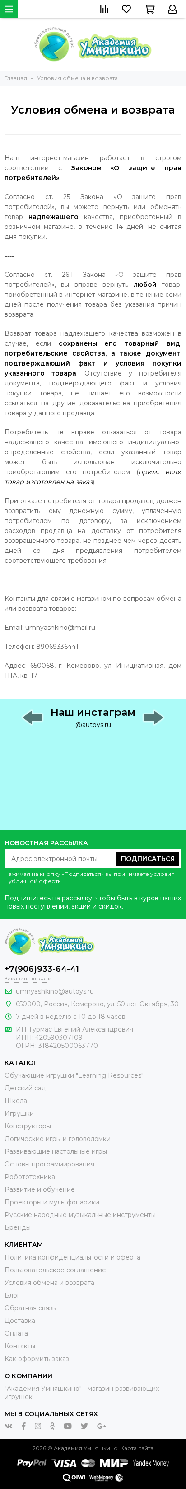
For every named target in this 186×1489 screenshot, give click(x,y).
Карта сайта (137, 1448)
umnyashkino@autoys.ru (55, 991)
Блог (12, 1295)
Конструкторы (28, 1126)
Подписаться (148, 859)
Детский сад (25, 1088)
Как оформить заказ (37, 1359)
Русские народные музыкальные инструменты (80, 1215)
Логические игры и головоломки (58, 1139)
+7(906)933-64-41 (42, 969)
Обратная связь (30, 1308)
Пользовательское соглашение (55, 1270)
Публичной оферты (33, 881)
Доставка (20, 1321)
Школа (16, 1101)
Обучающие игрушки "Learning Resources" (74, 1075)
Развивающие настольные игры (56, 1151)
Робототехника (30, 1177)
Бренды (18, 1227)
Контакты (20, 1346)
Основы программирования (49, 1164)
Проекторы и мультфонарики (52, 1202)
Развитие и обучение (40, 1189)
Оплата (16, 1333)
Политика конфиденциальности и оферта (72, 1257)
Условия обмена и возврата (49, 1283)
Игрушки (19, 1113)
